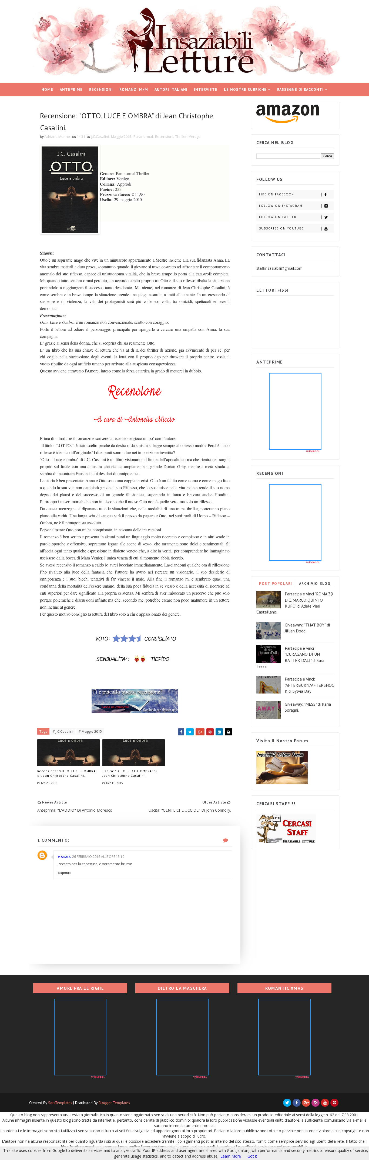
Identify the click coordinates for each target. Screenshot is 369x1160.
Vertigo (194, 136)
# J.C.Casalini (63, 731)
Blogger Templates (114, 1102)
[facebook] (297, 1103)
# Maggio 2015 (90, 731)
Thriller (181, 136)
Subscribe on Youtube (281, 228)
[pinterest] (334, 1103)
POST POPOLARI (275, 583)
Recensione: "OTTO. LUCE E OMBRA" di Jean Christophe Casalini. (66, 773)
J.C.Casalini (100, 136)
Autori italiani (171, 89)
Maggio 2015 (121, 136)
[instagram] (315, 1103)
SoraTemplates (60, 1102)
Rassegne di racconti (300, 89)
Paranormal (143, 136)
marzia (64, 857)
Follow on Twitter (278, 217)
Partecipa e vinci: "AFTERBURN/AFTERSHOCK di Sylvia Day (309, 685)
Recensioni (101, 89)
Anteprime (71, 89)
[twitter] (287, 1103)
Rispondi (64, 873)
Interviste (205, 89)
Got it (252, 1156)
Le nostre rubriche (245, 89)
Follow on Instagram (281, 206)
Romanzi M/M (133, 89)
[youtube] (325, 1103)
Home (47, 89)
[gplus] (306, 1103)
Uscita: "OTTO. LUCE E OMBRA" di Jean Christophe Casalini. (129, 773)
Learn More (230, 1156)
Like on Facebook (276, 194)
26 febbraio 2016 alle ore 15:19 (98, 856)
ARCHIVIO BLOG (315, 583)
